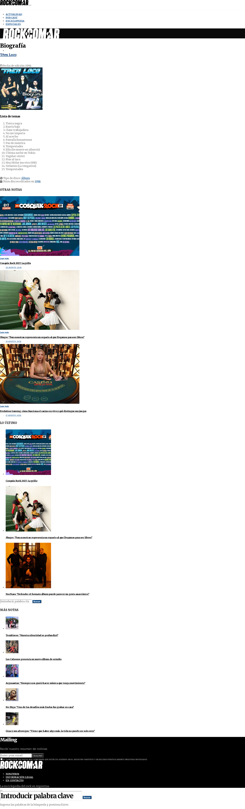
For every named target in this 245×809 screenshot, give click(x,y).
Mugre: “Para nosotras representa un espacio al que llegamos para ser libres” (42, 337)
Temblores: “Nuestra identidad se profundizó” (32, 635)
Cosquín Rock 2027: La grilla (15, 263)
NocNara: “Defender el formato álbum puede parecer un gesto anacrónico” (47, 594)
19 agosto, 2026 (13, 341)
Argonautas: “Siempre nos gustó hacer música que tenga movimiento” (45, 683)
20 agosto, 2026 (14, 268)
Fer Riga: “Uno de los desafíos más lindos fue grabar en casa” (40, 707)
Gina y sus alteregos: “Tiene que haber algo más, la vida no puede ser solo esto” (50, 731)
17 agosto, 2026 (13, 415)
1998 (38, 181)
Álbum (25, 178)
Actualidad (14, 14)
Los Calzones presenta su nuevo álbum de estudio (34, 659)
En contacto (15, 780)
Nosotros (12, 773)
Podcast (11, 17)
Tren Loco (8, 55)
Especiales (13, 24)
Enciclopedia (15, 20)
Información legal (19, 777)
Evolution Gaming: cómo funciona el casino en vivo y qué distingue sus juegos (43, 411)
